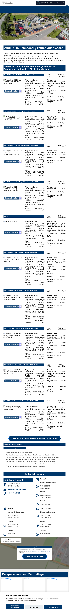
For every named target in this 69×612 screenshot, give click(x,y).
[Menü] (66, 6)
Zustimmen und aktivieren (34, 556)
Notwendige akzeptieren (15, 606)
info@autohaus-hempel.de (17, 489)
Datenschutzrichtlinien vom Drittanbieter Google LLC (38, 551)
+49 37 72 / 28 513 (14, 493)
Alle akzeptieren (53, 607)
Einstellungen (34, 607)
